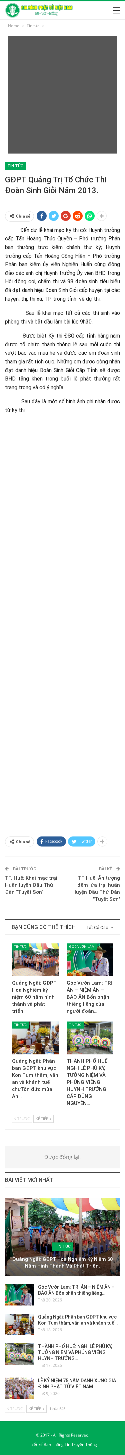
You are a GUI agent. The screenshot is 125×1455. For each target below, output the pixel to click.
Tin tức (15, 166)
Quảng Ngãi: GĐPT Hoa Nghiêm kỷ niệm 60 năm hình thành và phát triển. (62, 1262)
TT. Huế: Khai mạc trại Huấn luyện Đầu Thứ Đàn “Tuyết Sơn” (31, 885)
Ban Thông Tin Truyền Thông (70, 1444)
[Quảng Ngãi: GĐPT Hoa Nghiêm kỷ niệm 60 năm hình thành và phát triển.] (35, 959)
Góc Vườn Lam (82, 946)
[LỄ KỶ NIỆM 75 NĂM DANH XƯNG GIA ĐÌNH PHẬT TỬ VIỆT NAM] (19, 1388)
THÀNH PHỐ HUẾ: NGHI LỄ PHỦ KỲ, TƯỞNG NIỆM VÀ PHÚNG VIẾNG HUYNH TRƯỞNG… (75, 1352)
